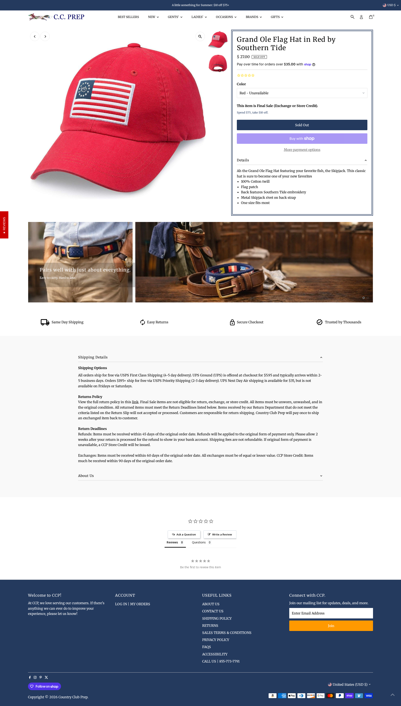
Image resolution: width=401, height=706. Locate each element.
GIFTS (275, 17)
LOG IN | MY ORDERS (132, 604)
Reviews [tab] (172, 542)
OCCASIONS (224, 17)
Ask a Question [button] (186, 534)
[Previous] (34, 36)
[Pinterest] (40, 678)
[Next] (45, 36)
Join (331, 626)
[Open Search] (352, 17)
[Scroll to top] (392, 694)
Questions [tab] (199, 542)
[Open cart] (371, 17)
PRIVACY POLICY (215, 640)
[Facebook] (30, 678)
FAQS (206, 647)
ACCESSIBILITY (214, 654)
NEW (152, 17)
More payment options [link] (302, 150)
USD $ (391, 5)
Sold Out (302, 125)
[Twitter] (46, 678)
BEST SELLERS (128, 17)
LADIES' (198, 17)
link (135, 402)
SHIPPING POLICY (217, 618)
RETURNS (210, 625)
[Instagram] (35, 678)
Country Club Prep (73, 697)
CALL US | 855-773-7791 (221, 661)
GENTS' (173, 17)
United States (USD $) (350, 684)
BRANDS (252, 17)
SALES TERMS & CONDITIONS (226, 633)
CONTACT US (212, 611)
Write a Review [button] (222, 534)
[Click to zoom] (200, 36)
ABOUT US (211, 604)
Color (241, 84)
